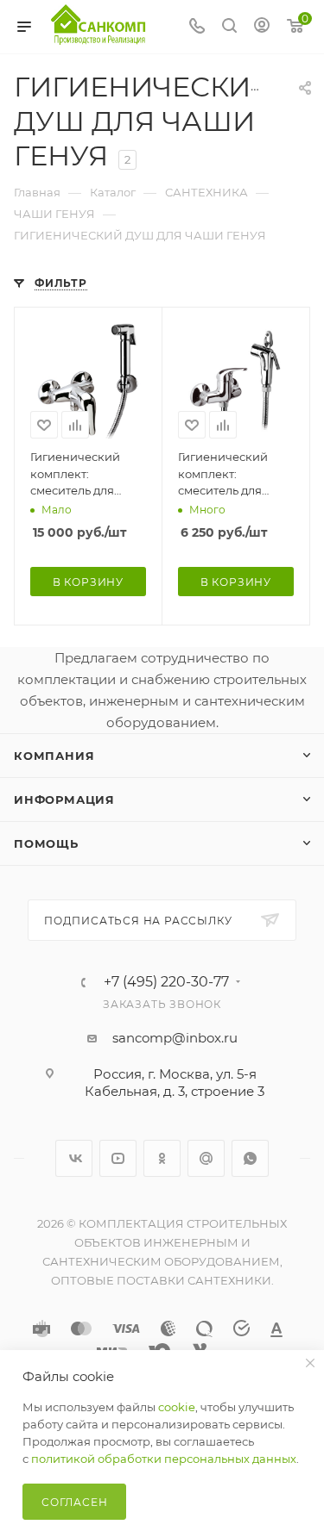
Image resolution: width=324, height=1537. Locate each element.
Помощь (46, 843)
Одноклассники (162, 1158)
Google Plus (206, 1158)
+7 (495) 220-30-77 (166, 982)
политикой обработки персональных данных (163, 1458)
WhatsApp (250, 1158)
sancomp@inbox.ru (175, 1038)
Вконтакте (73, 1158)
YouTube (118, 1158)
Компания (54, 755)
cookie (176, 1407)
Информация (64, 799)
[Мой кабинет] (262, 27)
